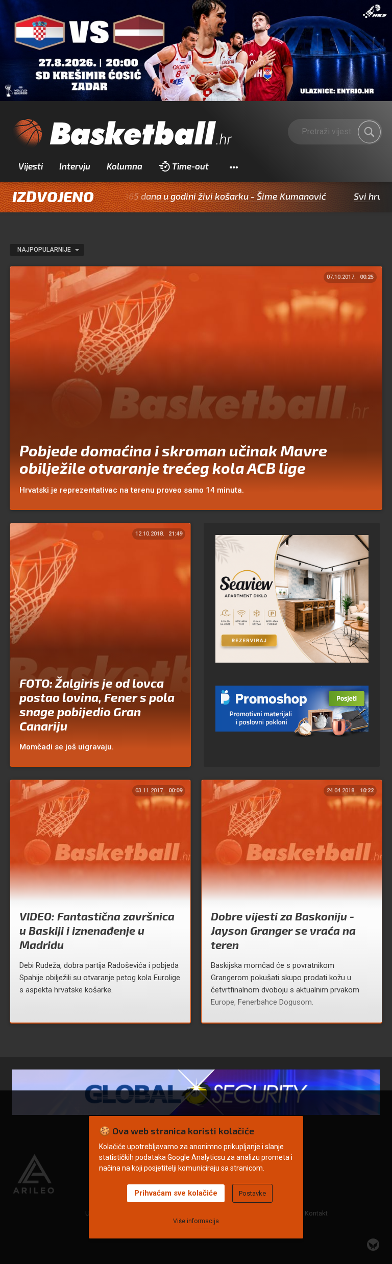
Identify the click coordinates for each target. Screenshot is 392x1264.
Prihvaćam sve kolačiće (175, 1193)
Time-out (190, 166)
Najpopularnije (44, 249)
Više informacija (196, 1221)
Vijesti (30, 166)
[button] (233, 166)
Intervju (74, 166)
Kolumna (124, 166)
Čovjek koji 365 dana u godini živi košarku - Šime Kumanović (160, 196)
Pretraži (369, 131)
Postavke (252, 1193)
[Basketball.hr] (122, 134)
